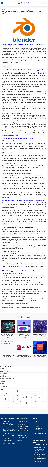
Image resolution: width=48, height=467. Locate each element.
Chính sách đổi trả (22, 428)
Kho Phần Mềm (4, 373)
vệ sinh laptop (31, 406)
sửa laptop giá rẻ (34, 399)
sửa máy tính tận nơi (14, 402)
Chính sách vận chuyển (23, 424)
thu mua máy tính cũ (16, 406)
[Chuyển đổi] (46, 371)
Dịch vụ (2, 368)
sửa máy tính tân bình (4, 402)
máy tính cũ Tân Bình (10, 399)
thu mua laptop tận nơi (38, 404)
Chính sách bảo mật (23, 430)
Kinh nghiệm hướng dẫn (7, 378)
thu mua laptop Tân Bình (28, 404)
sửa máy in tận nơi (36, 401)
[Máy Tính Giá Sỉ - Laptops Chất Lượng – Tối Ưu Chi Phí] (24, 3)
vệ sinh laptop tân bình (40, 406)
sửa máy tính (43, 401)
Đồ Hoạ (3, 9)
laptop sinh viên (36, 395)
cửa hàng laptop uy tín (4, 393)
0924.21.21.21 (38, 423)
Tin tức (2, 384)
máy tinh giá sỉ (41, 397)
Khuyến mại (3, 376)
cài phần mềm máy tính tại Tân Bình (26, 255)
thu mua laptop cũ (31, 402)
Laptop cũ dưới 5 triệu (40, 393)
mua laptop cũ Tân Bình (32, 397)
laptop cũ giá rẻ (3, 395)
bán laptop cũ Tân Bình (12, 391)
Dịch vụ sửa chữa (5, 371)
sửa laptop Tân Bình (4, 401)
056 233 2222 (37, 456)
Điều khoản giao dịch (23, 422)
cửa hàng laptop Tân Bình (40, 391)
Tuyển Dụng (3, 386)
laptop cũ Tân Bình (12, 395)
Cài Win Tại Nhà (21, 391)
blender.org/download (36, 91)
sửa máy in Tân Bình (27, 401)
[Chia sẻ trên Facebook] (3, 311)
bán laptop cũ (3, 391)
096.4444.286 (38, 426)
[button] (2, 3)
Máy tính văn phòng (20, 399)
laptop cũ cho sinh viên (29, 393)
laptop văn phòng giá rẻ (21, 397)
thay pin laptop (23, 402)
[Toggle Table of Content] (9, 66)
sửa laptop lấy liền (42, 399)
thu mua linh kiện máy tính (5, 406)
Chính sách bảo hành (23, 426)
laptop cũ (22, 393)
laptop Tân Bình (3, 397)
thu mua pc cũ (24, 406)
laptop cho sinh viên (15, 393)
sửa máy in (20, 401)
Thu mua (2, 381)
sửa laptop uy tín (13, 401)
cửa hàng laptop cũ (30, 391)
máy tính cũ (2, 399)
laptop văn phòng (11, 397)
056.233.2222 (38, 429)
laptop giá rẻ (19, 395)
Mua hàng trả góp (22, 437)
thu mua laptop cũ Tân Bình (5, 404)
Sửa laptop (27, 399)
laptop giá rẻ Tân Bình (27, 395)
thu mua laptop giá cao (17, 404)
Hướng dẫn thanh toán (23, 435)
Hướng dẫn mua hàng (23, 433)
